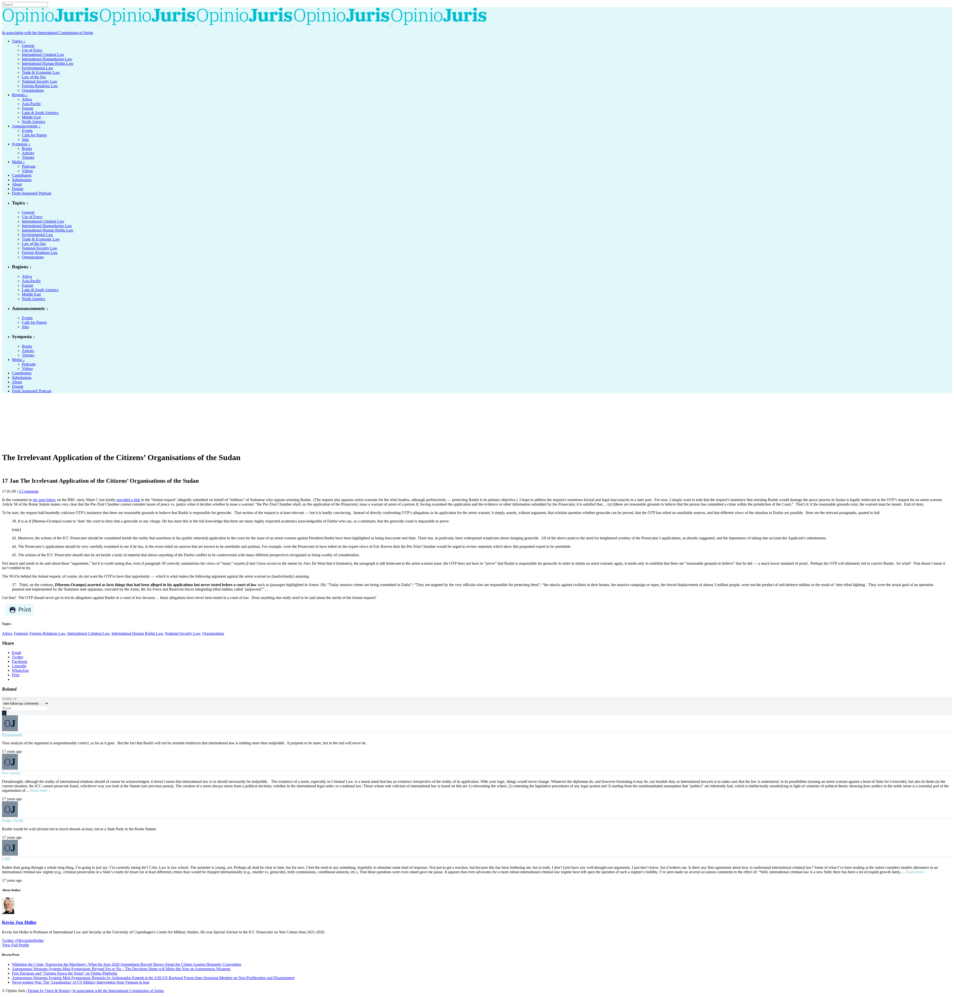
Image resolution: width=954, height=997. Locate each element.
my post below (44, 500)
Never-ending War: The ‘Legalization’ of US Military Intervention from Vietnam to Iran (80, 982)
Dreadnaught (12, 734)
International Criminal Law (88, 633)
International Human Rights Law (137, 633)
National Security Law (182, 633)
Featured (21, 633)
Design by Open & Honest (49, 991)
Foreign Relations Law (47, 633)
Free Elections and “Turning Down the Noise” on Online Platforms (64, 973)
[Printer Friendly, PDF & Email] (19, 614)
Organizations (213, 633)
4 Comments (29, 491)
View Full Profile (15, 945)
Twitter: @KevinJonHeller (23, 940)
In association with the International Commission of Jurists (47, 33)
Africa (7, 633)
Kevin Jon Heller (19, 922)
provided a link (128, 500)
